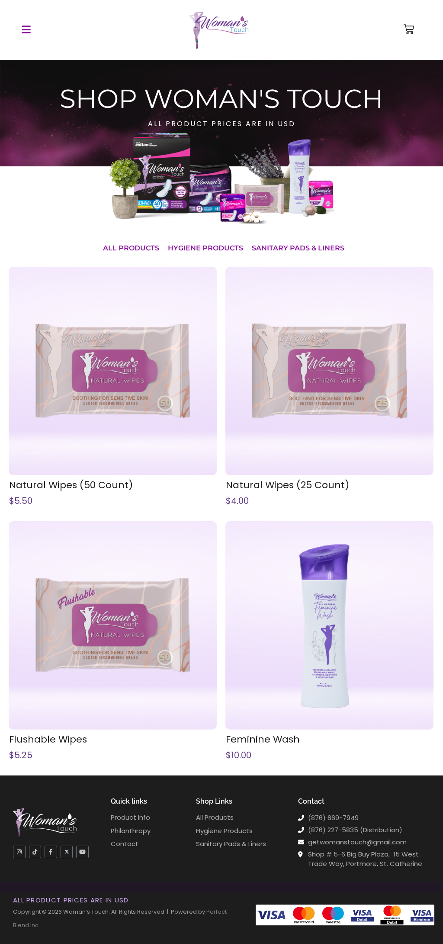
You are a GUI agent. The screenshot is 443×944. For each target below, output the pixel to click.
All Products (131, 248)
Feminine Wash (263, 739)
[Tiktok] (35, 852)
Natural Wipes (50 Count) (71, 485)
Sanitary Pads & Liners (298, 248)
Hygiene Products (205, 248)
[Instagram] (19, 852)
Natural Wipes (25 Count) (287, 485)
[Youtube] (82, 852)
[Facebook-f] (51, 852)
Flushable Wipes (48, 739)
